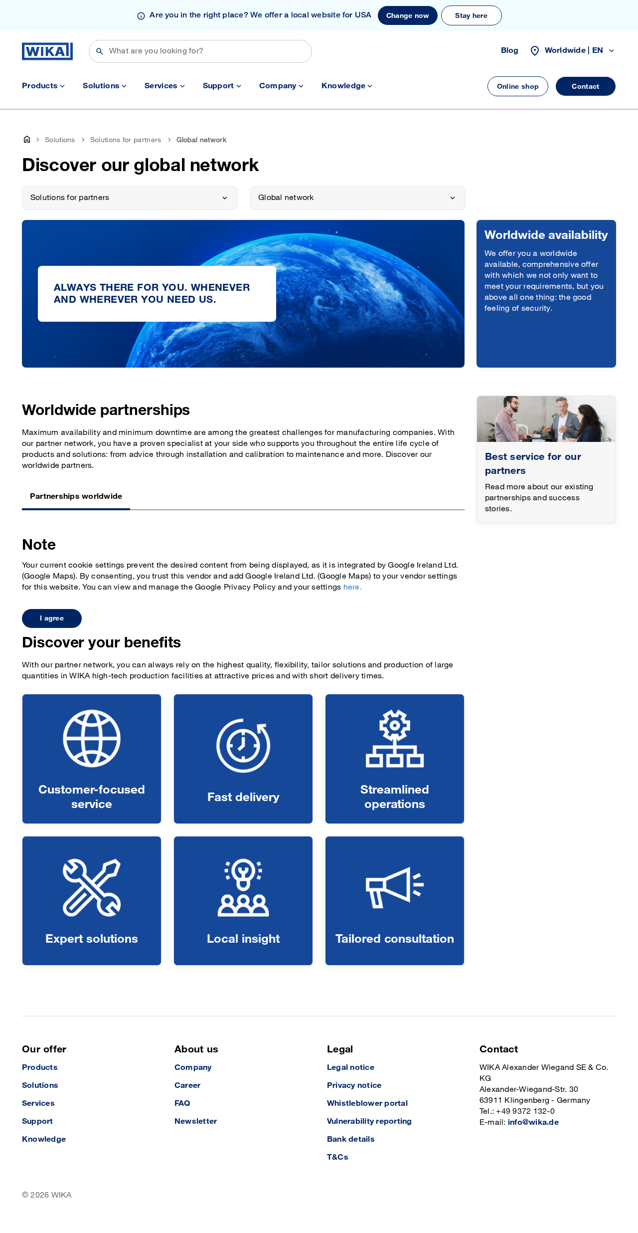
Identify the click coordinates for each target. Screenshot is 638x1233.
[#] (546, 419)
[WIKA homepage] (47, 51)
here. (352, 587)
